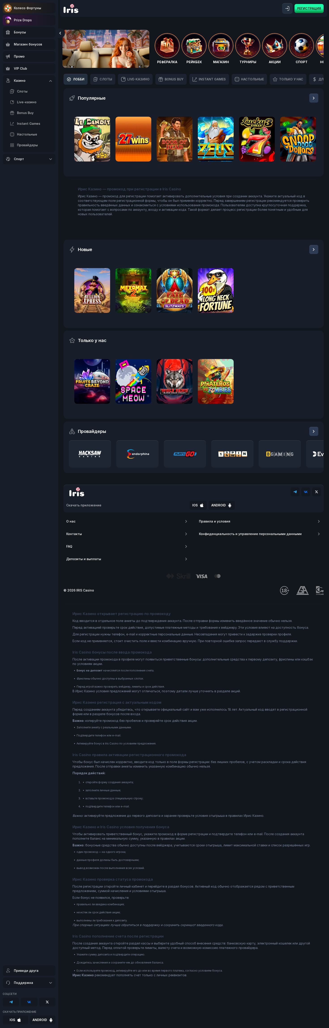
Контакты (74, 534)
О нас (70, 521)
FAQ (69, 546)
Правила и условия (214, 521)
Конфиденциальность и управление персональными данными (250, 534)
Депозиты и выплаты (83, 559)
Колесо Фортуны (27, 8)
